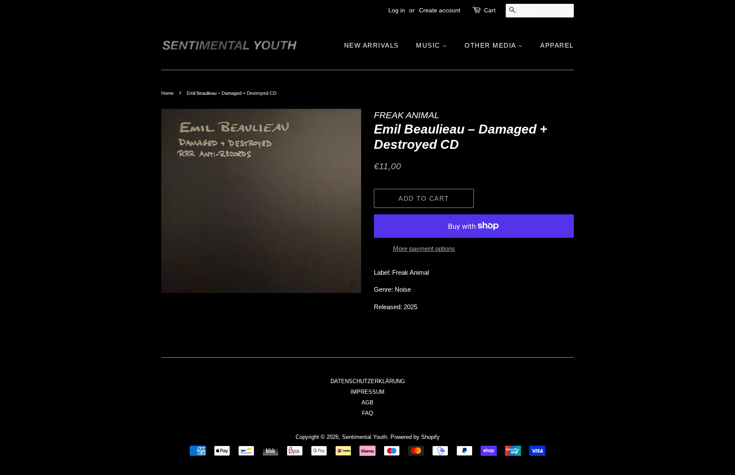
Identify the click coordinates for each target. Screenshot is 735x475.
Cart (490, 10)
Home (167, 93)
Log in (396, 10)
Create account (439, 10)
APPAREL (557, 45)
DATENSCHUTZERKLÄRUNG (367, 381)
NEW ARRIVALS (371, 45)
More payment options (424, 248)
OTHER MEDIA (491, 45)
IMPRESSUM (367, 392)
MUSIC (429, 45)
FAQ (367, 413)
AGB (367, 402)
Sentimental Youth (364, 437)
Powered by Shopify (415, 437)
